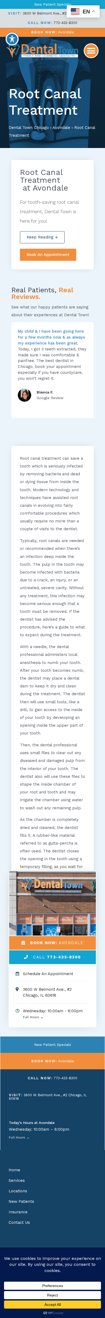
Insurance (18, 1212)
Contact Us (19, 1222)
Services (17, 1180)
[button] (91, 50)
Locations (18, 1191)
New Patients (21, 1201)
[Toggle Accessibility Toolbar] (12, 39)
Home (14, 1170)
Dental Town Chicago (29, 127)
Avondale (61, 127)
